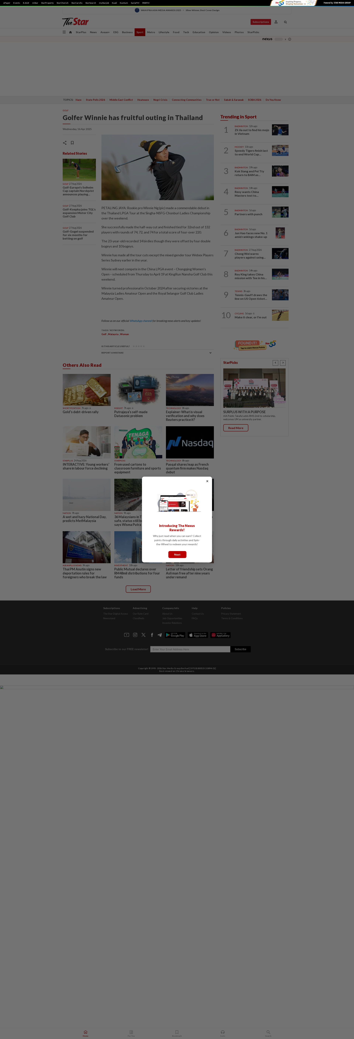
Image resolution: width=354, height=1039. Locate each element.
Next (177, 554)
